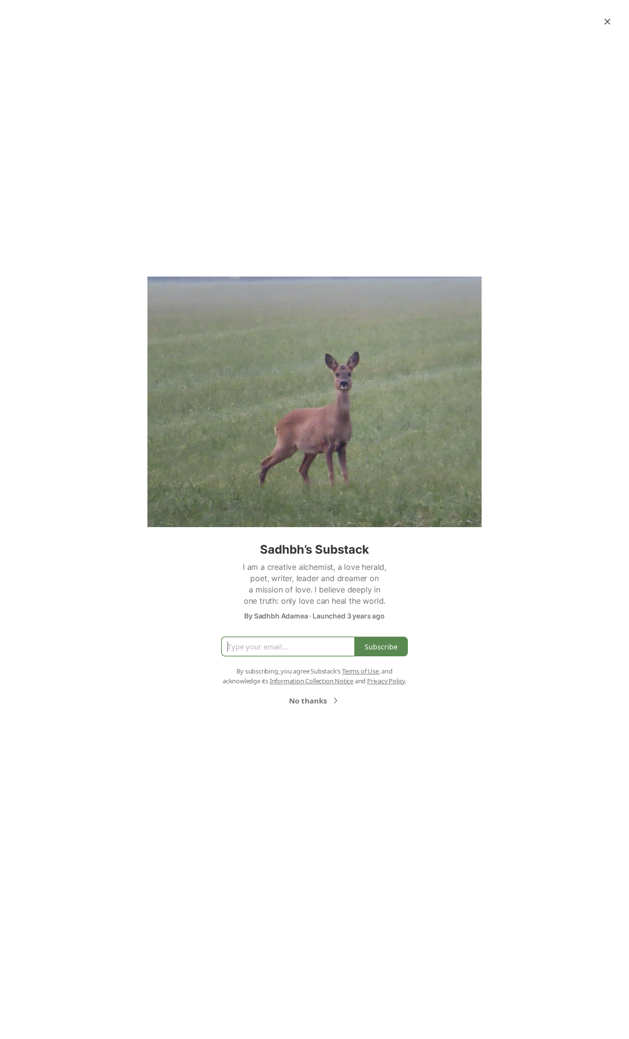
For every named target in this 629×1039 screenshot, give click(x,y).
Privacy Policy (386, 680)
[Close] (607, 21)
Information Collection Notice (311, 680)
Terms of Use (360, 671)
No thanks (308, 700)
